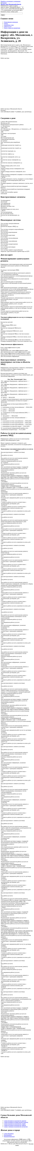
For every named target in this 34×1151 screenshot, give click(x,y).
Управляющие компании (11, 22)
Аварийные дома (9, 25)
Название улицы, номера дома (9, 11)
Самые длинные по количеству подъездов (16, 1126)
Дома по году (8, 26)
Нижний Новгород (9, 1136)
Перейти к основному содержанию (10, 1)
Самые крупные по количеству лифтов (15, 1125)
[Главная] (3, 3)
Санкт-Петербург (9, 1133)
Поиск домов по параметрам (12, 28)
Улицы (6, 23)
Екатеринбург (8, 1135)
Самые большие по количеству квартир (15, 1120)
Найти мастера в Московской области (11, 109)
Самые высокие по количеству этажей (15, 1123)
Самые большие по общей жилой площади (16, 1122)
